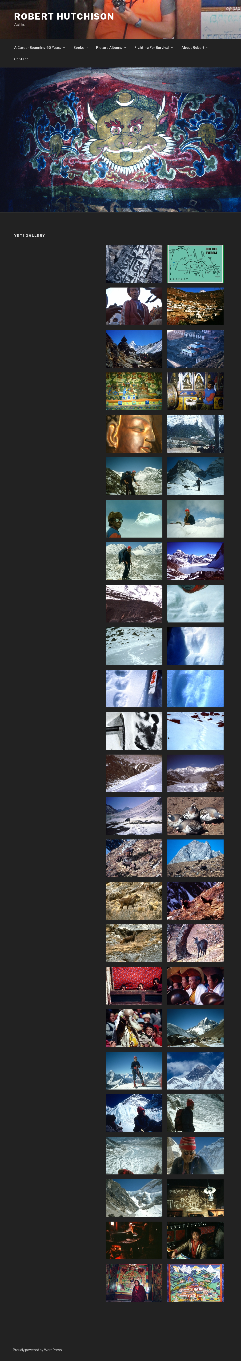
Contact (21, 59)
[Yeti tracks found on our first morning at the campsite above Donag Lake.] (195, 603)
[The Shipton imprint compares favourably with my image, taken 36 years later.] (134, 731)
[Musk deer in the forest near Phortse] (195, 943)
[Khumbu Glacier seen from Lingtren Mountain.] (134, 1155)
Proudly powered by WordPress (37, 1350)
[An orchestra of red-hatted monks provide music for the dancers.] (195, 986)
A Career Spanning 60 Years (37, 48)
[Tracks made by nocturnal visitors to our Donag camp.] (134, 688)
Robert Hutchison (64, 16)
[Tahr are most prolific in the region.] (134, 858)
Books (78, 48)
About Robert (193, 48)
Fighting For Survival (151, 48)
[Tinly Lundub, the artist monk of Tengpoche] (195, 1240)
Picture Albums (109, 48)
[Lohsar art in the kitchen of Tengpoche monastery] (195, 1198)
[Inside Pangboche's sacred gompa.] (134, 391)
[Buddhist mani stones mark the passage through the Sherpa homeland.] (134, 264)
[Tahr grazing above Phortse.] (134, 901)
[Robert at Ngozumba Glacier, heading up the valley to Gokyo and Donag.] (134, 476)
